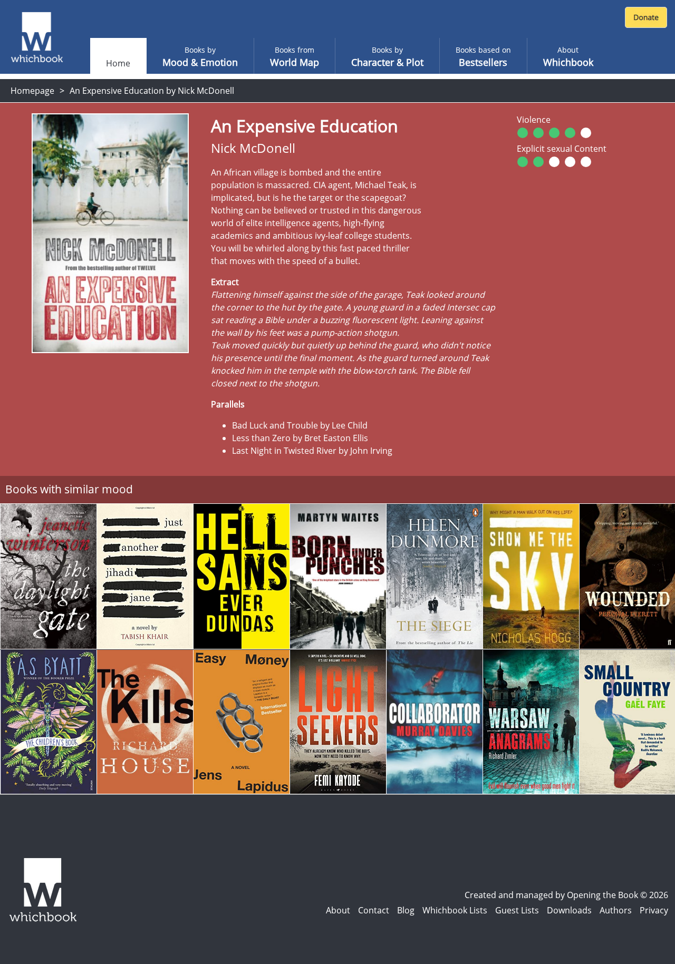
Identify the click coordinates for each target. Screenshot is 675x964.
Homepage (32, 90)
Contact (373, 910)
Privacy (654, 910)
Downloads (569, 910)
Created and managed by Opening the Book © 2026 (566, 895)
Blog (405, 910)
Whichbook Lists (454, 910)
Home (118, 63)
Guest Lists (517, 910)
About (338, 910)
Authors (616, 910)
